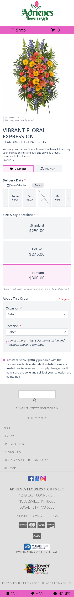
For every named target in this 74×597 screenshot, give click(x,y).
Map (38, 593)
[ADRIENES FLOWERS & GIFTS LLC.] (37, 20)
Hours (63, 593)
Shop (21, 30)
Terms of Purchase (38, 583)
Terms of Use (63, 583)
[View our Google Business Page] (37, 480)
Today (38, 185)
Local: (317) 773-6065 (37, 507)
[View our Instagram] (43, 480)
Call (13, 593)
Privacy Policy (12, 583)
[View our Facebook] (31, 480)
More (7, 160)
